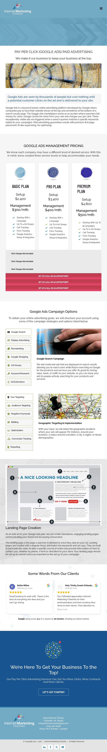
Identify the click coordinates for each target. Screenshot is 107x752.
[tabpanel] (69, 357)
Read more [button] (62, 609)
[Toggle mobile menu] (101, 8)
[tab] (18, 332)
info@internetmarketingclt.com (53, 723)
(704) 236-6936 (53, 726)
